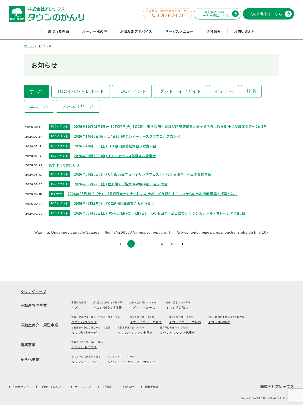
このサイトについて (51, 386)
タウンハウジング (84, 322)
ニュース (39, 106)
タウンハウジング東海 (146, 322)
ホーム (29, 46)
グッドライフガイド (180, 91)
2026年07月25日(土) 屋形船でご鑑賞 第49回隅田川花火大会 (120, 184)
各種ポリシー (20, 386)
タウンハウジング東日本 (135, 333)
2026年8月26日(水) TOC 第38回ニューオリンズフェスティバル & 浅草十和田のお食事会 (142, 174)
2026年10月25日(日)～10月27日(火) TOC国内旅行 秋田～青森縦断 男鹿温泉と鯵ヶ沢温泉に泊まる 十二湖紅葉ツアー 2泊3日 (170, 126)
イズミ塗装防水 (177, 307)
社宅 (251, 91)
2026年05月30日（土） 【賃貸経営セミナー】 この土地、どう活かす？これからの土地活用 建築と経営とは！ (153, 193)
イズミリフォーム (142, 307)
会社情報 (214, 31)
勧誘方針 (128, 386)
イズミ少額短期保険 (107, 307)
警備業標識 (151, 386)
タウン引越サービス (85, 333)
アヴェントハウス (84, 347)
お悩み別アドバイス (136, 31)
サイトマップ (83, 386)
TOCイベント (132, 91)
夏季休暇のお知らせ (64, 165)
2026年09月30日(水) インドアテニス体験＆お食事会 (115, 155)
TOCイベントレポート (80, 91)
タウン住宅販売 (219, 322)
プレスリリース (78, 106)
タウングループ (33, 292)
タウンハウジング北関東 (177, 333)
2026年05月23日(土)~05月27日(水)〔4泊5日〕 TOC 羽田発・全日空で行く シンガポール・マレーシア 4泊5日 (159, 213)
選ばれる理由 (58, 31)
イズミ (76, 307)
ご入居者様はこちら (265, 14)
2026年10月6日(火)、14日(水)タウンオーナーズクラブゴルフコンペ (127, 136)
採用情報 (107, 386)
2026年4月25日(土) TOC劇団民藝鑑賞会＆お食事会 (114, 203)
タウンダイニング (84, 362)
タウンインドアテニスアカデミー (132, 362)
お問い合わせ (244, 31)
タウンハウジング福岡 (185, 322)
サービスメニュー (179, 31)
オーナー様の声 (94, 31)
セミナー (224, 91)
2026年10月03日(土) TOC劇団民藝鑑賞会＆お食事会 (115, 146)
